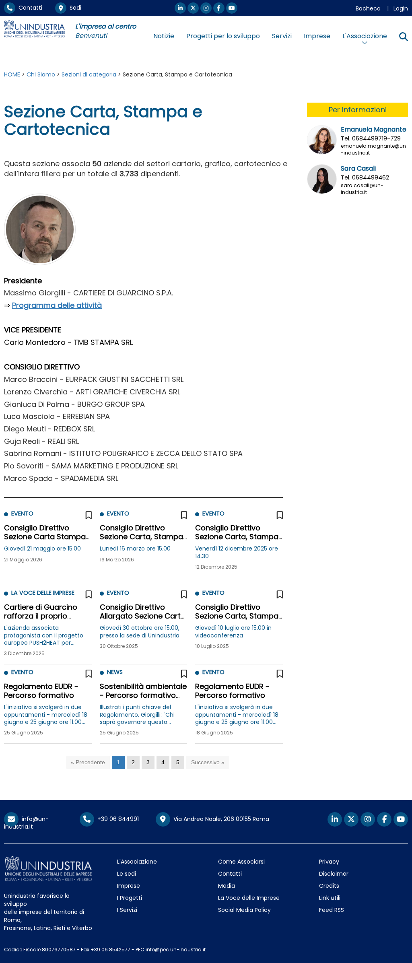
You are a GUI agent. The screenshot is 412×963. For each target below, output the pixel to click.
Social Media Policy (244, 910)
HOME (12, 74)
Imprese (317, 36)
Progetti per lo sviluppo (223, 36)
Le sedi (126, 874)
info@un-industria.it (26, 823)
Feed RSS (331, 910)
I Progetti (129, 898)
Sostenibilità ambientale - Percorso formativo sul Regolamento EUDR (143, 695)
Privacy (329, 862)
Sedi (73, 8)
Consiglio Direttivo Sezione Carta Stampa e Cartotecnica (45, 536)
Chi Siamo (41, 74)
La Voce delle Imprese (249, 898)
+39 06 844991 (116, 819)
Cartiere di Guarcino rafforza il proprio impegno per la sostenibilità (40, 620)
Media (226, 886)
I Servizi (127, 910)
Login (400, 8)
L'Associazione (137, 862)
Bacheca (368, 8)
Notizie (163, 36)
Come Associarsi (241, 862)
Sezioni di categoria (89, 74)
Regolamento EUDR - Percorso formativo (41, 690)
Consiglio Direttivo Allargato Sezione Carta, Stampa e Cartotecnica (143, 615)
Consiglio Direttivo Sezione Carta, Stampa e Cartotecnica (141, 536)
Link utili (329, 898)
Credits (329, 886)
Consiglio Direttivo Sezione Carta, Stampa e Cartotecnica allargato (236, 620)
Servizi (282, 36)
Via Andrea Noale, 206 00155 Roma (219, 819)
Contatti (28, 8)
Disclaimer (333, 874)
